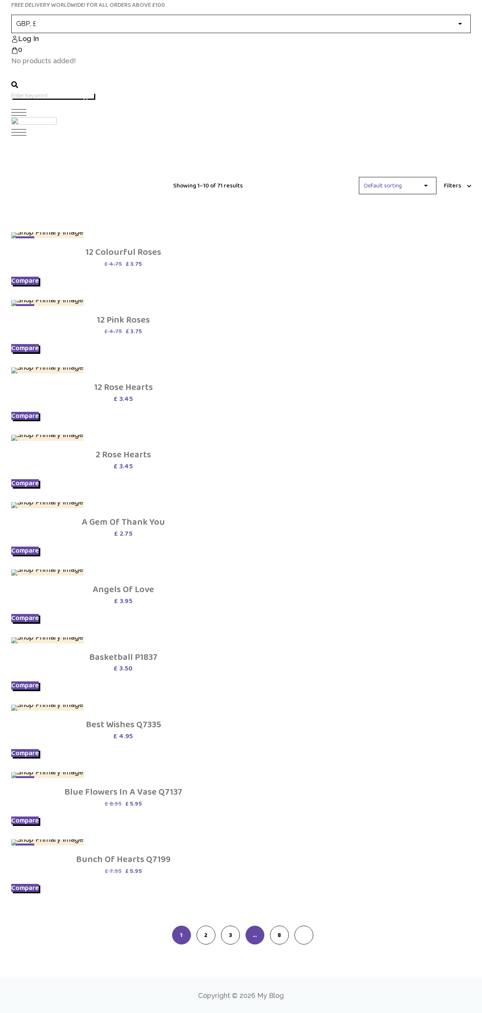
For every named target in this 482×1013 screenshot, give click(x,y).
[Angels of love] (47, 573)
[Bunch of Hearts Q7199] (47, 842)
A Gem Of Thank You (123, 521)
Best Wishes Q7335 (123, 724)
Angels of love (123, 589)
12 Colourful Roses (123, 252)
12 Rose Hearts (123, 387)
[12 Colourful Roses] (47, 235)
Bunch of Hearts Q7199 (123, 859)
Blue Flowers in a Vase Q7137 (123, 791)
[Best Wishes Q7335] (47, 708)
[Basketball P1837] (47, 640)
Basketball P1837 (123, 657)
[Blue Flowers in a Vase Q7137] (47, 775)
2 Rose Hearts (123, 454)
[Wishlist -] (17, 73)
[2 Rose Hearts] (47, 438)
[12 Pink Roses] (47, 303)
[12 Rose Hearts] (47, 370)
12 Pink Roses (123, 319)
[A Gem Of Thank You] (47, 505)
